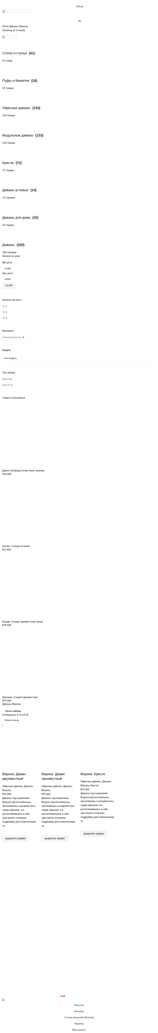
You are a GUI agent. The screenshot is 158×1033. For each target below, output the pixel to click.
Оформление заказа (119, 963)
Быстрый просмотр (6, 846)
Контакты (7, 980)
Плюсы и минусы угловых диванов (101, 875)
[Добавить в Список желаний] (6, 831)
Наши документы (117, 980)
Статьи (6, 963)
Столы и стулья (64, 992)
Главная (7, 957)
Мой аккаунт (115, 957)
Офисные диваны (12, 786)
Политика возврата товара (123, 975)
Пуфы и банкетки (65, 986)
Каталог (6, 969)
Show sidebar (13, 711)
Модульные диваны (66, 969)
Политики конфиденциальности (126, 969)
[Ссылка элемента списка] (39, 903)
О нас (5, 975)
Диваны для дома (65, 957)
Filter (8, 285)
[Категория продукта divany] (79, 437)
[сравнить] (6, 768)
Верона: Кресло (93, 774)
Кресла (94, 785)
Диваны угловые (64, 963)
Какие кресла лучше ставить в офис (101, 899)
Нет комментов (103, 882)
